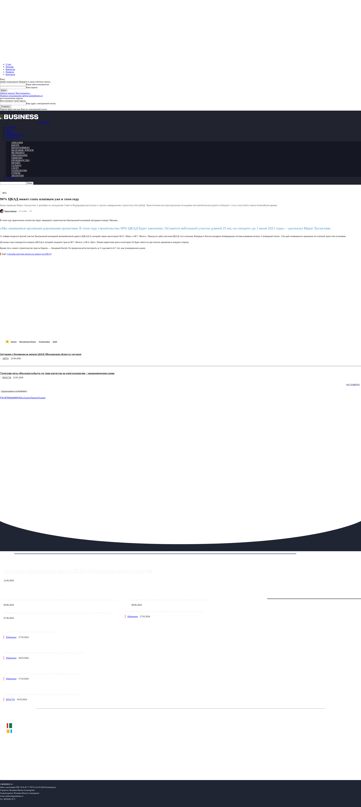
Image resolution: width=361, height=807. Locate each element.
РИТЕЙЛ (15, 163)
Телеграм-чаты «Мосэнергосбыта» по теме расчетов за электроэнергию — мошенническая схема (57, 373)
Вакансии (10, 69)
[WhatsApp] (31, 333)
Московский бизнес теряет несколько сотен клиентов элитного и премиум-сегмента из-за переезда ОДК (57, 612)
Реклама (10, 67)
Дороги (13, 342)
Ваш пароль (32, 87)
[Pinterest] (71, 333)
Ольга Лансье (10, 211)
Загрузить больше (261, 595)
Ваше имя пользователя (37, 84)
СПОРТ (15, 168)
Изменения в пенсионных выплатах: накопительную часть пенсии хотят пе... (43, 694)
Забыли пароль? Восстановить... (15, 93)
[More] (143, 333)
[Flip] (102, 333)
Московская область (27, 342)
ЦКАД (55, 342)
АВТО (9, 130)
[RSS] (11, 769)
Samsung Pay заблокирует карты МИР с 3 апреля (29, 632)
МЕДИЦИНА (18, 153)
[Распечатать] (132, 333)
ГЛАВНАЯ (11, 127)
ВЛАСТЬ (10, 132)
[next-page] (42, 386)
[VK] (51, 333)
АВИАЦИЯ (17, 142)
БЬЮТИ (15, 145)
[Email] (112, 333)
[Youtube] (43, 769)
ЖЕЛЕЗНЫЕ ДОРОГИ (22, 150)
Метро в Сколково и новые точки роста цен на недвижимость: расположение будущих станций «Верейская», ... (61, 599)
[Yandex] (35, 769)
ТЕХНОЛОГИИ (19, 170)
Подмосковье (44, 342)
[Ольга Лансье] (2, 211)
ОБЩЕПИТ (17, 158)
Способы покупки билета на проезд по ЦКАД (29, 254)
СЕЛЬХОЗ (16, 165)
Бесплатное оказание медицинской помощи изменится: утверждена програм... (44, 652)
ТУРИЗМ (15, 173)
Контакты (10, 74)
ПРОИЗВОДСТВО (20, 160)
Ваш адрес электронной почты (41, 103)
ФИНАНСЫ (12, 137)
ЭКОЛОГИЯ (17, 175)
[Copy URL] (122, 333)
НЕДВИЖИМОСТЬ (15, 135)
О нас (8, 64)
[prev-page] (14, 386)
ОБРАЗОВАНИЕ (19, 155)
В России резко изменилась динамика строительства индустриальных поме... (164, 611)
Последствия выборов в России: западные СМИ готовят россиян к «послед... (43, 673)
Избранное (132, 616)
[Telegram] (61, 333)
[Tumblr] (91, 333)
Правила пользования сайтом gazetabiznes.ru (21, 96)
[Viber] (41, 333)
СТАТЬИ (10, 178)
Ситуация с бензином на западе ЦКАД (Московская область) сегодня (40, 354)
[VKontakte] (27, 769)
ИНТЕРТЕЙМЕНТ (20, 147)
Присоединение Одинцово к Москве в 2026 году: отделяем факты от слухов (171, 599)
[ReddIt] (81, 333)
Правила (10, 72)
